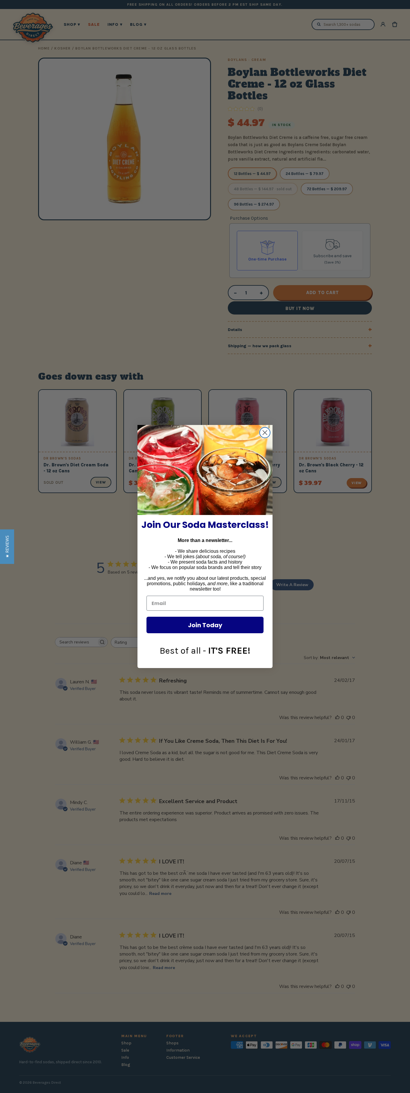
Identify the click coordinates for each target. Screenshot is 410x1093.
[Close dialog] (265, 432)
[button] (7, 546)
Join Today (205, 625)
